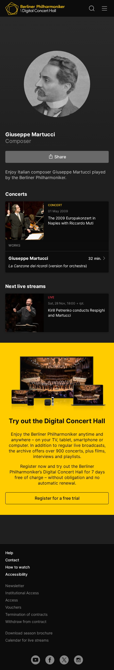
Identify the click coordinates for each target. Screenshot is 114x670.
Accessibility (16, 574)
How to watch (17, 567)
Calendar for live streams (27, 640)
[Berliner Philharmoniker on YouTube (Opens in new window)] (35, 659)
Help (9, 552)
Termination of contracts (26, 614)
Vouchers (13, 607)
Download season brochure (28, 633)
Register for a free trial (57, 498)
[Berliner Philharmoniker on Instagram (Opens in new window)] (78, 659)
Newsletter (14, 585)
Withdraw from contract (25, 621)
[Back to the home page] (35, 8)
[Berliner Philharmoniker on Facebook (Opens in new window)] (49, 659)
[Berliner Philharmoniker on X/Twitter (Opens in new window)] (64, 659)
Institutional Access (22, 593)
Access (11, 600)
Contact (12, 560)
